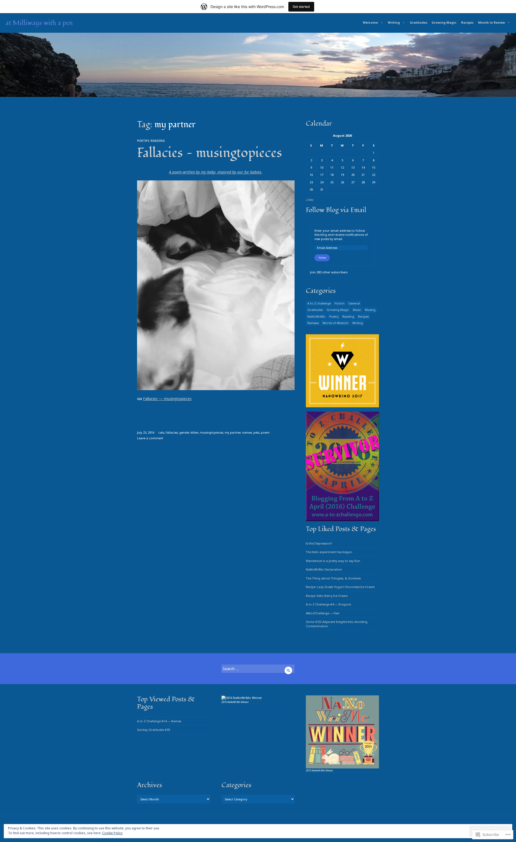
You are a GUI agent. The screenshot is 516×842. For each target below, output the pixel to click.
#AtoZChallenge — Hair (323, 613)
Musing (370, 310)
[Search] (288, 671)
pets (256, 432)
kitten (195, 432)
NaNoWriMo (316, 316)
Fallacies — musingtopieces (209, 153)
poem (265, 432)
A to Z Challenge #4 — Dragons (328, 604)
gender (184, 432)
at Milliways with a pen (39, 22)
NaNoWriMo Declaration (324, 569)
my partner (233, 432)
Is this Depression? (319, 543)
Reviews (313, 323)
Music (357, 310)
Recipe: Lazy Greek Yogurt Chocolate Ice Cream (340, 587)
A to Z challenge (319, 303)
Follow (322, 257)
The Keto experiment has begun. (329, 552)
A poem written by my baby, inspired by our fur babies (215, 172)
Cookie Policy (112, 833)
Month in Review (491, 22)
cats (161, 432)
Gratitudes (418, 22)
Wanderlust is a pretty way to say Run (333, 561)
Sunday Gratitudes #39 (153, 730)
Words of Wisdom (335, 323)
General (354, 303)
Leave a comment (150, 438)
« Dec (310, 200)
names (247, 432)
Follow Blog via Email (336, 210)
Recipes (467, 22)
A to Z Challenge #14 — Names (159, 721)
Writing (394, 22)
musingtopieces (211, 432)
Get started (301, 7)
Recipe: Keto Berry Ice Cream (327, 596)
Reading (157, 141)
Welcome (370, 22)
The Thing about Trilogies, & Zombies (333, 578)
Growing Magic (444, 22)
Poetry (143, 141)
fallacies (172, 432)
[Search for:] (258, 668)
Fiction (340, 303)
